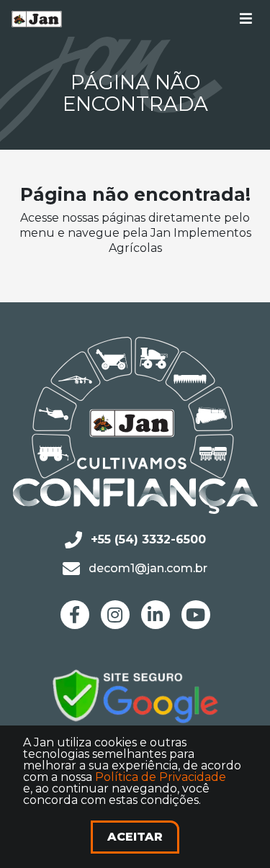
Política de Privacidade (160, 777)
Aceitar (135, 837)
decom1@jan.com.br (148, 568)
